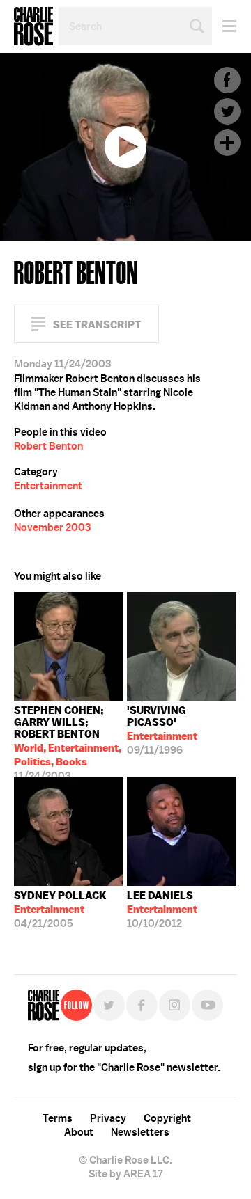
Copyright (167, 1118)
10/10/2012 (162, 909)
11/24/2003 (67, 740)
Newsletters (140, 1132)
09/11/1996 (162, 730)
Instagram (174, 1005)
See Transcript (97, 324)
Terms (58, 1118)
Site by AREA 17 (125, 1174)
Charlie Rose (33, 26)
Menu (224, 26)
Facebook (227, 80)
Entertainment (48, 486)
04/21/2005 (60, 909)
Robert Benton (48, 446)
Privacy (108, 1118)
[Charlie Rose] (43, 1005)
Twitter (227, 111)
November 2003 (52, 527)
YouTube (207, 1005)
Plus (227, 142)
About (78, 1132)
